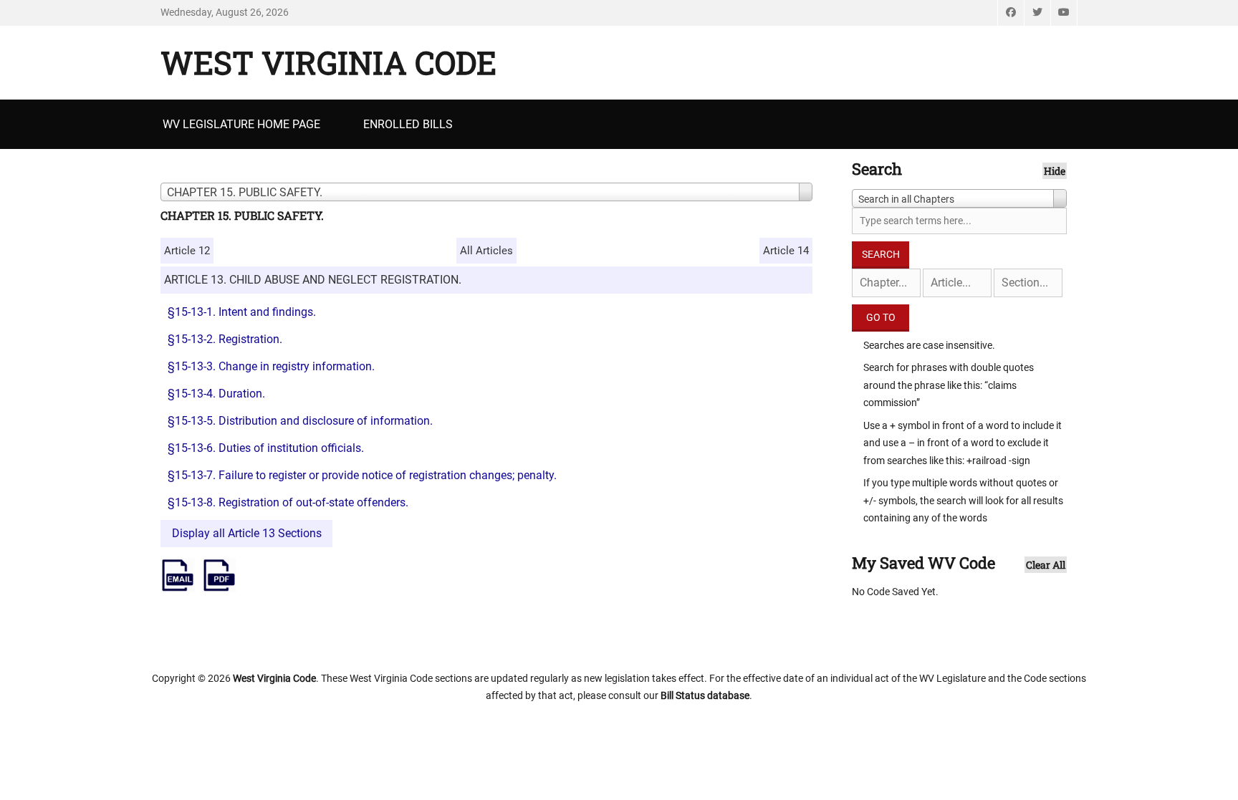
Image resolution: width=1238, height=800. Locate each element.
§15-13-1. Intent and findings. (242, 312)
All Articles (486, 250)
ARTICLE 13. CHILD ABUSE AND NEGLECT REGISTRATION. (312, 279)
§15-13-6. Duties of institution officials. (266, 448)
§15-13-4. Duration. (216, 393)
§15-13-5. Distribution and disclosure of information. (300, 421)
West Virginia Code (328, 62)
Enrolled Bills (408, 124)
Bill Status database (705, 695)
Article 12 (187, 250)
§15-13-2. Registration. (225, 339)
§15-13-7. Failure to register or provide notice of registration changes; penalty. (362, 475)
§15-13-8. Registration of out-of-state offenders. (288, 502)
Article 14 (786, 250)
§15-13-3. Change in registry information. (271, 366)
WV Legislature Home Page (241, 124)
